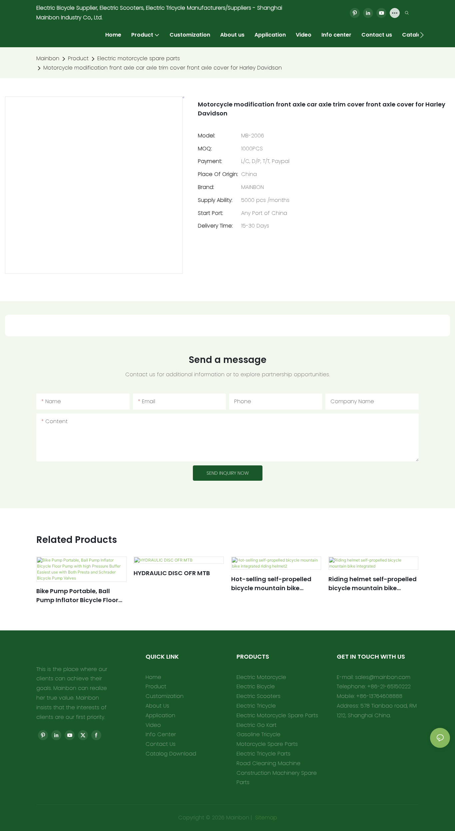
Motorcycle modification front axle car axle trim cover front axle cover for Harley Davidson (162, 68)
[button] (422, 35)
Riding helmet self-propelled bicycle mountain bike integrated (372, 583)
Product (78, 58)
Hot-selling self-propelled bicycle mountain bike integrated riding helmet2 (271, 583)
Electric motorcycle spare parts (138, 58)
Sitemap (265, 817)
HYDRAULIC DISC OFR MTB (172, 573)
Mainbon (47, 58)
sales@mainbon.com (382, 677)
